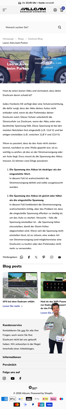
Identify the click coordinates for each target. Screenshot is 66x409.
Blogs (21, 38)
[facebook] (20, 378)
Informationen (12, 357)
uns (23, 330)
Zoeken (59, 27)
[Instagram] (4, 378)
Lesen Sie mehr (12, 306)
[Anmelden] (55, 10)
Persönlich (9, 365)
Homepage (8, 38)
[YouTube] (12, 378)
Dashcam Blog (35, 38)
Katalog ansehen (5, 9)
